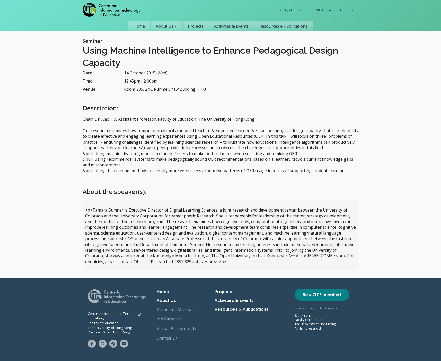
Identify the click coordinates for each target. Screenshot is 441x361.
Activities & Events (231, 26)
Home (139, 26)
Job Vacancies (170, 319)
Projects (195, 26)
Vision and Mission (175, 309)
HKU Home (323, 10)
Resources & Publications (283, 26)
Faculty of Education (292, 10)
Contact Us (167, 338)
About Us (165, 26)
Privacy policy (304, 308)
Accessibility (328, 308)
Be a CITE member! (322, 294)
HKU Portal (346, 10)
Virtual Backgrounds (176, 328)
